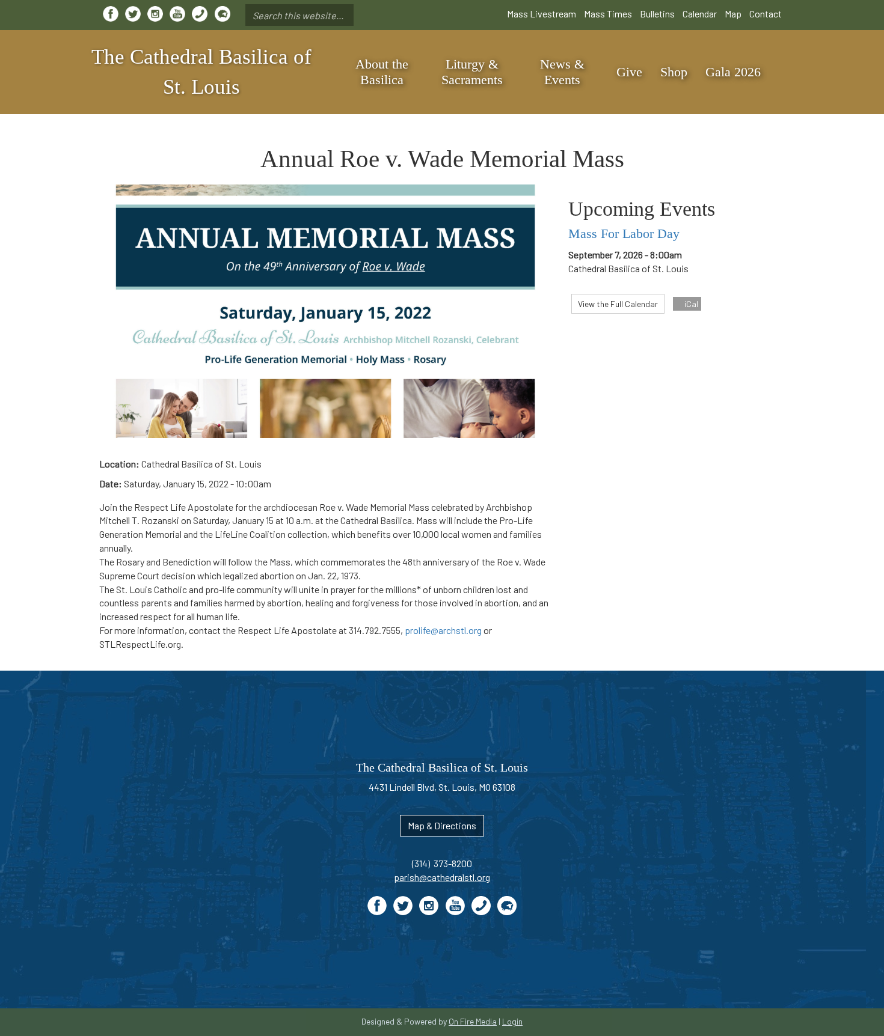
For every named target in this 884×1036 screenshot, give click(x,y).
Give (629, 71)
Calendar (700, 13)
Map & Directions (442, 825)
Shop (673, 71)
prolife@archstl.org (443, 630)
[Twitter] (133, 14)
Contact (765, 13)
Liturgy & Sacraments (472, 71)
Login (512, 1021)
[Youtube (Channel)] (177, 14)
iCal (690, 304)
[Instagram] (155, 14)
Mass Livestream (541, 13)
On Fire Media (473, 1021)
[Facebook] (110, 14)
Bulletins (657, 13)
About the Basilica (381, 71)
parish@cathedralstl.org (442, 877)
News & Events (562, 71)
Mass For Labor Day (624, 233)
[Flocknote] (222, 14)
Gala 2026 (733, 71)
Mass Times (608, 13)
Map (733, 13)
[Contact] (199, 14)
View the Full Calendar (618, 304)
